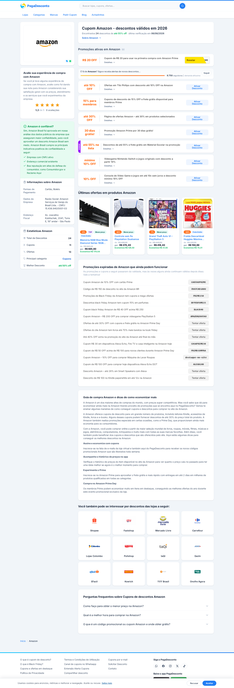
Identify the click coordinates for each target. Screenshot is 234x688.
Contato (112, 668)
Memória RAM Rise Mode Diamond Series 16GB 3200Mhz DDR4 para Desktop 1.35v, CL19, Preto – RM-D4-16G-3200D (94, 242)
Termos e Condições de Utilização (81, 659)
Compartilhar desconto (76, 673)
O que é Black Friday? (31, 664)
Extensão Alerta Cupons (76, 668)
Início (23, 641)
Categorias (39, 14)
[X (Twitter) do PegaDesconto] (177, 666)
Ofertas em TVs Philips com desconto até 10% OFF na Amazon (138, 85)
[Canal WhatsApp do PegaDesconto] (156, 666)
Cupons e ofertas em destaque (36, 668)
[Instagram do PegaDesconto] (170, 666)
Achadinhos (98, 14)
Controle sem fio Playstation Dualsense (127, 237)
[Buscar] (182, 6)
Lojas (25, 14)
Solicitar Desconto (117, 664)
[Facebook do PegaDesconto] (163, 666)
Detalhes (108, 62)
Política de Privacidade (32, 673)
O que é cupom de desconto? (35, 659)
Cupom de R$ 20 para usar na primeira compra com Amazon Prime (141, 58)
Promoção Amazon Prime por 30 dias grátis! (128, 130)
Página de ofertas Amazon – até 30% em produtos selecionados (139, 116)
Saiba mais (107, 683)
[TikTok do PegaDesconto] (184, 666)
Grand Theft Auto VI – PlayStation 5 (161, 237)
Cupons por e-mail (117, 659)
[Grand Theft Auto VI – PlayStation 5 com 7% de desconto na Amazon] (163, 213)
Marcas (54, 14)
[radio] (37, 105)
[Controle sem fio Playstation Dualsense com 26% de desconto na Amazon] (129, 213)
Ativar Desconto (197, 87)
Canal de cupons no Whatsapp (80, 664)
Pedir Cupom (70, 14)
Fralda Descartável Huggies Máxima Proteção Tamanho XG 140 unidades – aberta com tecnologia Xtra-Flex (198, 238)
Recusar (194, 683)
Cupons (67, 258)
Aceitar (209, 683)
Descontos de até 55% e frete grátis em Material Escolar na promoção (141, 144)
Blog (84, 14)
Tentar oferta (198, 323)
